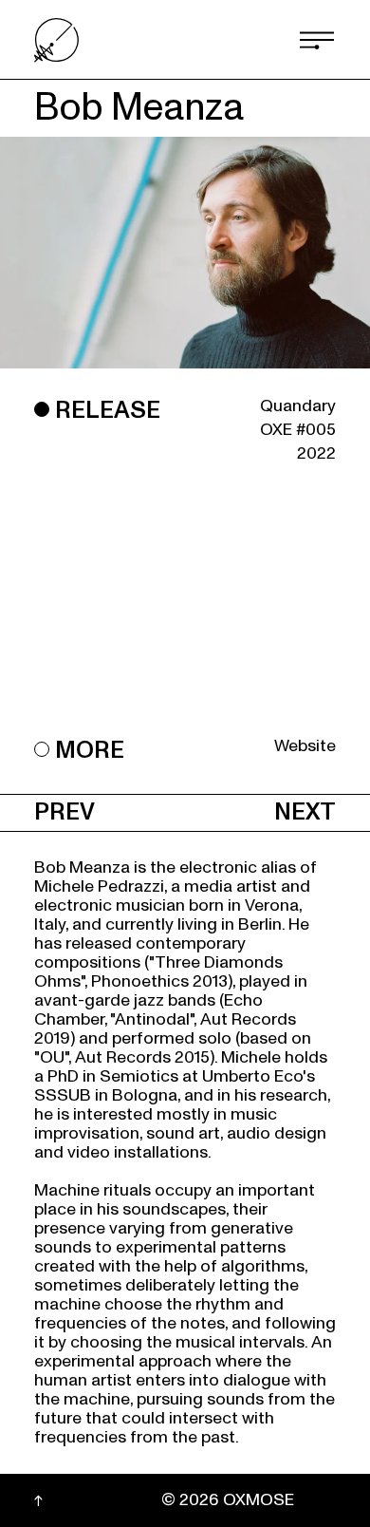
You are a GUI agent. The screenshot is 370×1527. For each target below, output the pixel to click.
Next (305, 812)
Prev (64, 812)
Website (305, 746)
